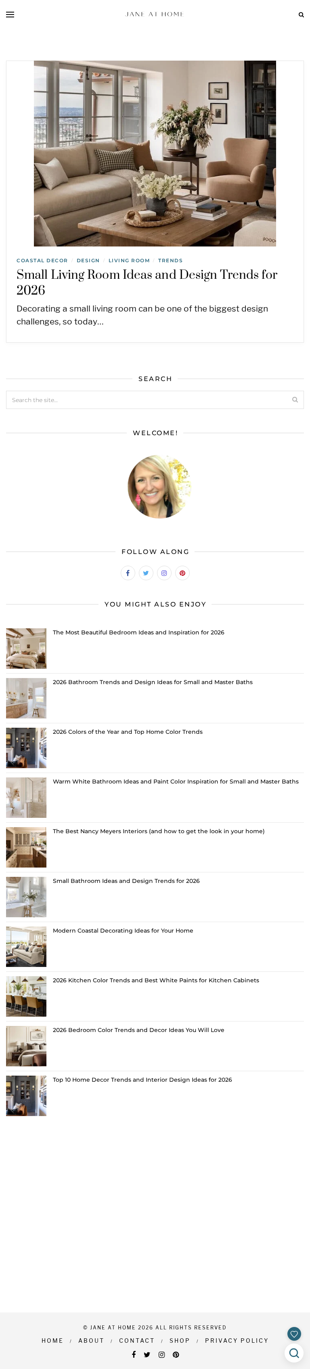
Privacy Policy (237, 1340)
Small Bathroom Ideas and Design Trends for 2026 (126, 881)
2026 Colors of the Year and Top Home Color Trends (128, 731)
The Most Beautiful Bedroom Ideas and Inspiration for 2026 (138, 632)
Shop (180, 1340)
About (91, 1340)
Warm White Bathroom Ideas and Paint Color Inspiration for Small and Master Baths (176, 781)
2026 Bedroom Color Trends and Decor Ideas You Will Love (138, 1030)
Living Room (129, 260)
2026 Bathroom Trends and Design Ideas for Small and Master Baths (153, 682)
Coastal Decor (42, 260)
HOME (53, 1340)
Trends (170, 260)
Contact (137, 1340)
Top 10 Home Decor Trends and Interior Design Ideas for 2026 (142, 1079)
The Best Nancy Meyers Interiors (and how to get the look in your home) (159, 831)
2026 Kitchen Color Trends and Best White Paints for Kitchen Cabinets (156, 980)
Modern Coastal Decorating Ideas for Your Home (123, 930)
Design (88, 260)
